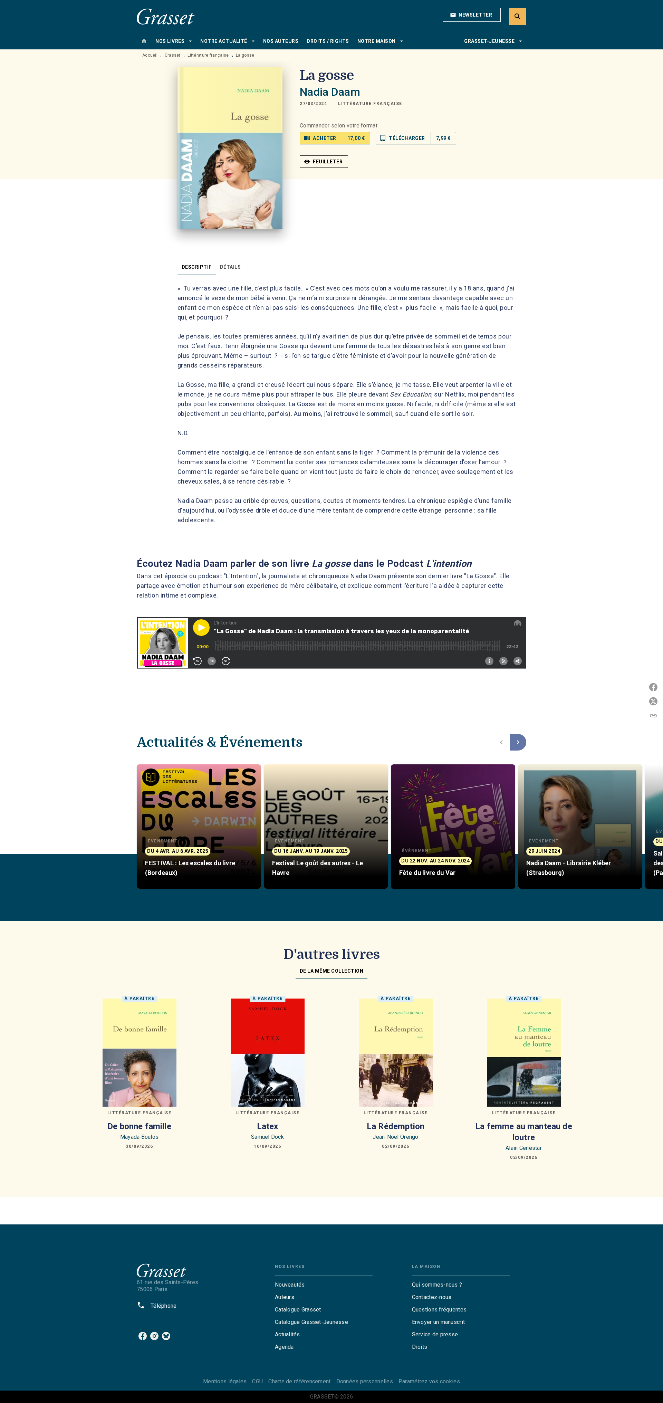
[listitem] (142, 1336)
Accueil (149, 55)
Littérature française (208, 55)
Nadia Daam (330, 91)
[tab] (144, 41)
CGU (257, 1381)
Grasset (173, 55)
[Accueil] (166, 16)
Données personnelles (364, 1381)
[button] (472, 15)
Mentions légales (225, 1381)
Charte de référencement (299, 1381)
